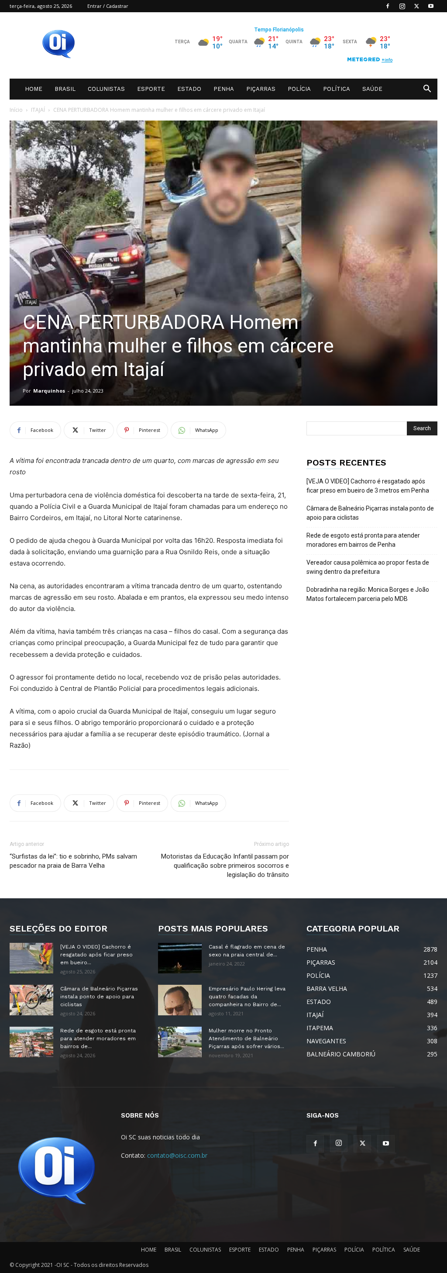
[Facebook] (387, 6)
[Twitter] (416, 6)
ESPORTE (151, 89)
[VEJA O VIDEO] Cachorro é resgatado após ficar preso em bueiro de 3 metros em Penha (367, 486)
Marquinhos (49, 390)
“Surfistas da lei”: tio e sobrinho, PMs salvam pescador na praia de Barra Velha (73, 860)
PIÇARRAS (260, 89)
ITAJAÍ (38, 110)
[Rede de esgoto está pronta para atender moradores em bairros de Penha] (31, 1042)
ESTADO (189, 89)
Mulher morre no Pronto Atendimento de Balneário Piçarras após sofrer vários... (246, 1038)
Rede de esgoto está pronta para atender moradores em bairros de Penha (363, 540)
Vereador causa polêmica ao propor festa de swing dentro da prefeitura (367, 567)
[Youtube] (430, 6)
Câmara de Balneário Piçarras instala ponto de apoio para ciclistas (370, 513)
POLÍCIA (299, 89)
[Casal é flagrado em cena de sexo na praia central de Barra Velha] (180, 958)
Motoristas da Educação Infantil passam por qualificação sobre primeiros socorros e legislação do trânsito (225, 865)
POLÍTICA (336, 89)
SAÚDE (372, 89)
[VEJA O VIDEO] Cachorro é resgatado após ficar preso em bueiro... (96, 955)
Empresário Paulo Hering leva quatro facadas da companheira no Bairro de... (247, 996)
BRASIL (65, 89)
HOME (33, 89)
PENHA (223, 89)
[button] (426, 90)
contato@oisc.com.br (177, 1155)
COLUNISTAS (106, 89)
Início (16, 110)
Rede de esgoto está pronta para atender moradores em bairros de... (98, 1038)
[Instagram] (402, 6)
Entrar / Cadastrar (107, 6)
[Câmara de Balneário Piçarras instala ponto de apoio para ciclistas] (31, 1000)
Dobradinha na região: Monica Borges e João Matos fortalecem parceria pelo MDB (367, 594)
